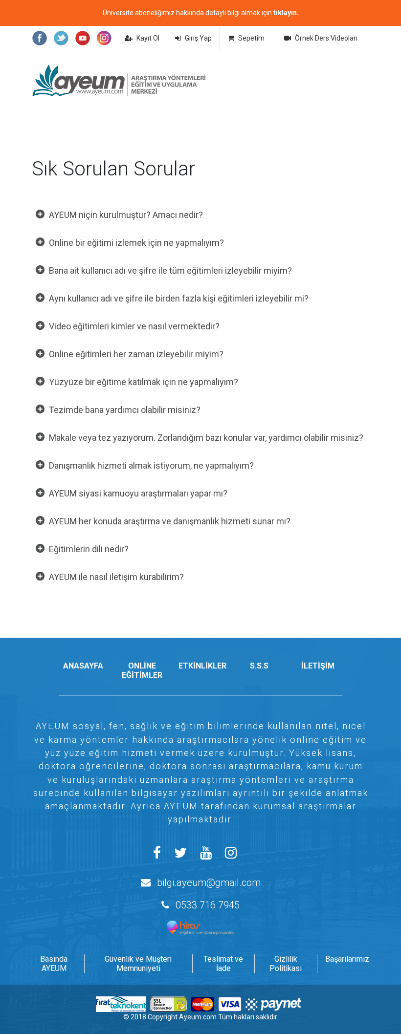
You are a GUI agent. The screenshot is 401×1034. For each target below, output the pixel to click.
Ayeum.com (198, 1017)
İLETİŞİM (317, 665)
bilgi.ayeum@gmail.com (209, 882)
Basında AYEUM (53, 963)
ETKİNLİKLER (202, 665)
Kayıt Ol (147, 38)
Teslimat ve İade (223, 963)
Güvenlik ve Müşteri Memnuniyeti (138, 963)
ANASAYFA (83, 665)
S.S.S (259, 665)
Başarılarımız (347, 959)
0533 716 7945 (208, 905)
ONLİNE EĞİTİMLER (142, 670)
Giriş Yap (198, 38)
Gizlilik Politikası (285, 963)
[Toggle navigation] (347, 80)
